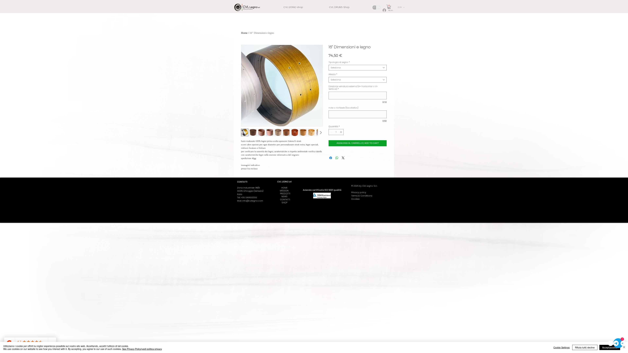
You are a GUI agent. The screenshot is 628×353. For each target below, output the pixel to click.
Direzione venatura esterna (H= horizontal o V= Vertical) (353, 87)
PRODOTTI (284, 193)
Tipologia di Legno (339, 62)
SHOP (284, 202)
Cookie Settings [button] (561, 347)
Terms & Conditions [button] (361, 195)
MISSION (284, 190)
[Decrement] (331, 132)
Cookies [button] (355, 199)
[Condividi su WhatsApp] (337, 158)
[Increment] (341, 132)
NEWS (284, 196)
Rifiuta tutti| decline (585, 347)
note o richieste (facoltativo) (343, 108)
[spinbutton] (336, 132)
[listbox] (401, 7)
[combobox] (358, 67)
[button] (389, 7)
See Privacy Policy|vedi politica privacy (142, 349)
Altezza (333, 74)
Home (244, 33)
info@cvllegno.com (252, 200)
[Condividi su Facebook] (331, 158)
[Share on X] (343, 158)
